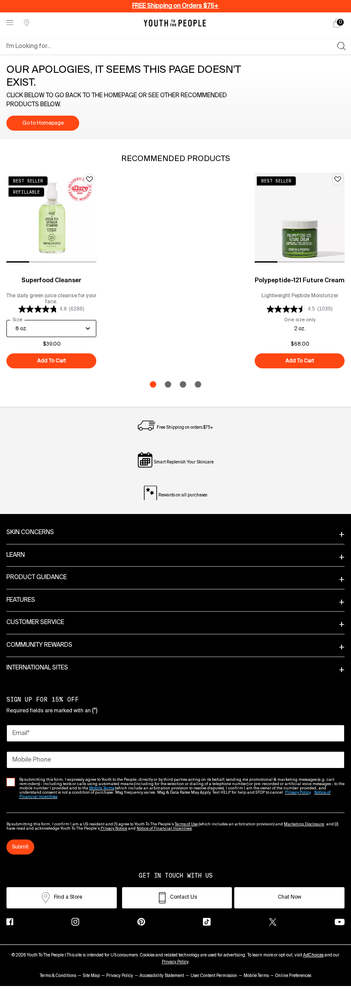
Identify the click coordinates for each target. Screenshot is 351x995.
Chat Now (289, 897)
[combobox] (171, 46)
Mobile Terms (256, 976)
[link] (337, 23)
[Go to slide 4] (197, 384)
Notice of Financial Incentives (164, 829)
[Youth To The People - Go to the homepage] (175, 23)
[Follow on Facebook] (10, 921)
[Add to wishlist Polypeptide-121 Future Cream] (338, 179)
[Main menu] (9, 23)
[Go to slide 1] (153, 384)
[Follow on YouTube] (339, 922)
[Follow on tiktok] (207, 922)
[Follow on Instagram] (75, 922)
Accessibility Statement (162, 976)
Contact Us (183, 897)
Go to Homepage (43, 123)
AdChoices (313, 955)
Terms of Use (186, 824)
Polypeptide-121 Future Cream (300, 281)
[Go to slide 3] (183, 384)
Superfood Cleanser (51, 281)
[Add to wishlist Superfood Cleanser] (89, 179)
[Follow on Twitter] (273, 922)
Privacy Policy (175, 962)
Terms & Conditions (58, 976)
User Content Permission (213, 976)
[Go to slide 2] (168, 384)
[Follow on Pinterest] (141, 922)
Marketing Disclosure (304, 824)
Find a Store (68, 897)
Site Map (91, 976)
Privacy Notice (113, 829)
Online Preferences (293, 976)
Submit (20, 847)
